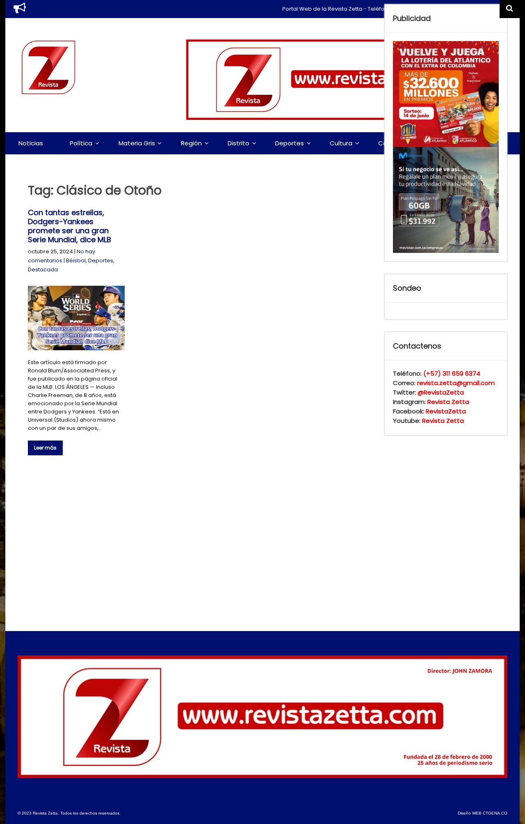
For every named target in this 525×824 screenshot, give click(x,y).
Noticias (30, 143)
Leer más (45, 447)
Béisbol (76, 260)
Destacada (43, 269)
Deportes (289, 143)
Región (191, 143)
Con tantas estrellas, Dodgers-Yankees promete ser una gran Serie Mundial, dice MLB (69, 226)
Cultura (341, 143)
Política (81, 143)
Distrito (238, 143)
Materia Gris (137, 143)
